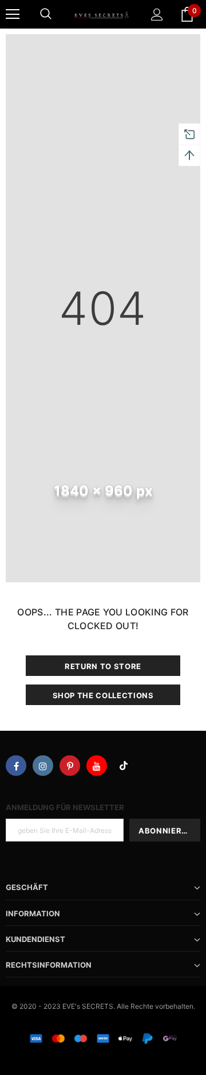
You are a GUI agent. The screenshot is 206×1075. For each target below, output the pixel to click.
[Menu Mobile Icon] (12, 14)
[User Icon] (157, 15)
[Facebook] (16, 765)
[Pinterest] (70, 765)
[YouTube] (96, 765)
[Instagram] (43, 765)
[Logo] (101, 14)
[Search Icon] (46, 14)
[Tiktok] (123, 765)
